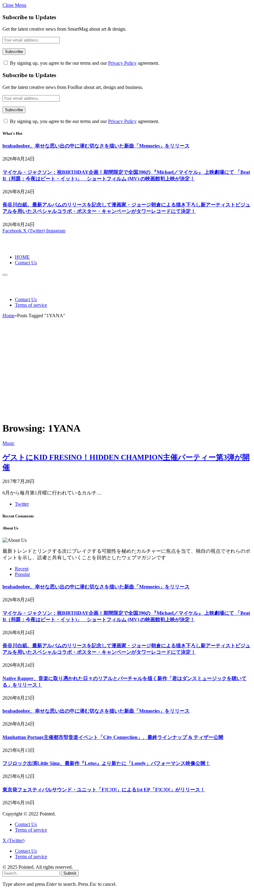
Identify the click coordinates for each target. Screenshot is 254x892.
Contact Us (26, 262)
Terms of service (31, 305)
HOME (22, 257)
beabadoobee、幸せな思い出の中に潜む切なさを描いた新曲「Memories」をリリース (96, 145)
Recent (21, 568)
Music (8, 443)
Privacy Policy (122, 63)
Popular (22, 574)
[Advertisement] (127, 372)
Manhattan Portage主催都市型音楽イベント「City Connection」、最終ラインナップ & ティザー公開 (112, 737)
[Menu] (4, 275)
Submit (70, 873)
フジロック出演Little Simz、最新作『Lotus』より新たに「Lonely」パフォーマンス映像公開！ (106, 763)
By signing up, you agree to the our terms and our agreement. (84, 63)
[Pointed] (23, 246)
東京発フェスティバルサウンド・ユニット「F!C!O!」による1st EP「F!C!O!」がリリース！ (103, 789)
